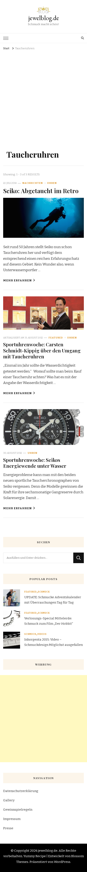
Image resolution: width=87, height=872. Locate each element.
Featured (56, 337)
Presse (8, 828)
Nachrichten (32, 183)
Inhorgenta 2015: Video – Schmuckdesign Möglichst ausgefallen (53, 642)
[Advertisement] (43, 97)
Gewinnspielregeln (17, 809)
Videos (42, 634)
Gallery (9, 800)
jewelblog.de (43, 18)
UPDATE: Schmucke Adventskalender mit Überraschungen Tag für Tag (52, 599)
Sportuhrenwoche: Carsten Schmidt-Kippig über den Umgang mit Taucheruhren (42, 350)
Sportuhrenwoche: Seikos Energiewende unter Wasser (34, 463)
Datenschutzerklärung (20, 791)
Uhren (52, 183)
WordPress (62, 862)
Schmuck (44, 592)
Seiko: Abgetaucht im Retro (41, 191)
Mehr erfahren (17, 280)
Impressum (11, 819)
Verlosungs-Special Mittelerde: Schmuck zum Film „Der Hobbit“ (48, 620)
